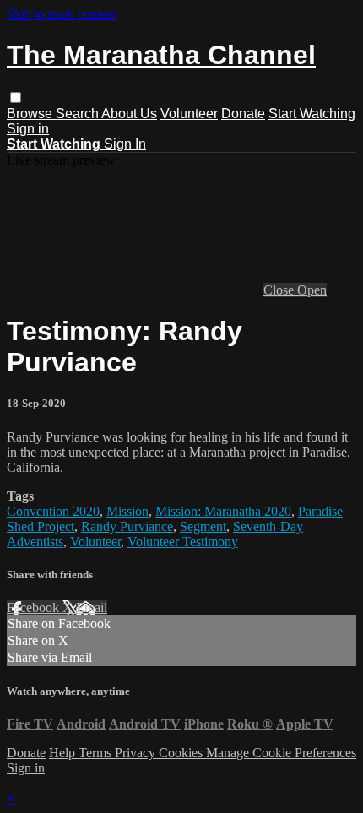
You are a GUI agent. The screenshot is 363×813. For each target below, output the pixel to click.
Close (280, 290)
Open (312, 290)
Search (78, 113)
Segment (203, 526)
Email (91, 607)
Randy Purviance (127, 526)
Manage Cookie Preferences (281, 752)
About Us (129, 113)
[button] (15, 97)
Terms (97, 752)
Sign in (28, 129)
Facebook (34, 607)
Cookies (182, 752)
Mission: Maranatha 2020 (223, 511)
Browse (31, 113)
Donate (243, 113)
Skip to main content (61, 14)
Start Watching (311, 113)
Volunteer (189, 113)
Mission (127, 511)
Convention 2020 (53, 511)
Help (64, 752)
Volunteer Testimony (182, 541)
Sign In (125, 144)
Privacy (137, 752)
